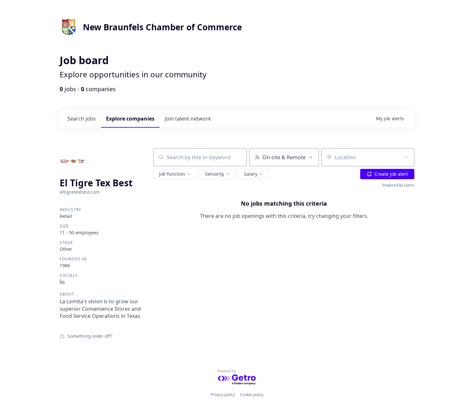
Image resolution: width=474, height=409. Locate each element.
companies (130, 118)
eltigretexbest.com (80, 192)
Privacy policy (223, 394)
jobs (81, 118)
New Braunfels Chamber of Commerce (162, 27)
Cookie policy (251, 394)
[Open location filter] (406, 157)
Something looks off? (89, 336)
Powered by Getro (398, 185)
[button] (175, 174)
